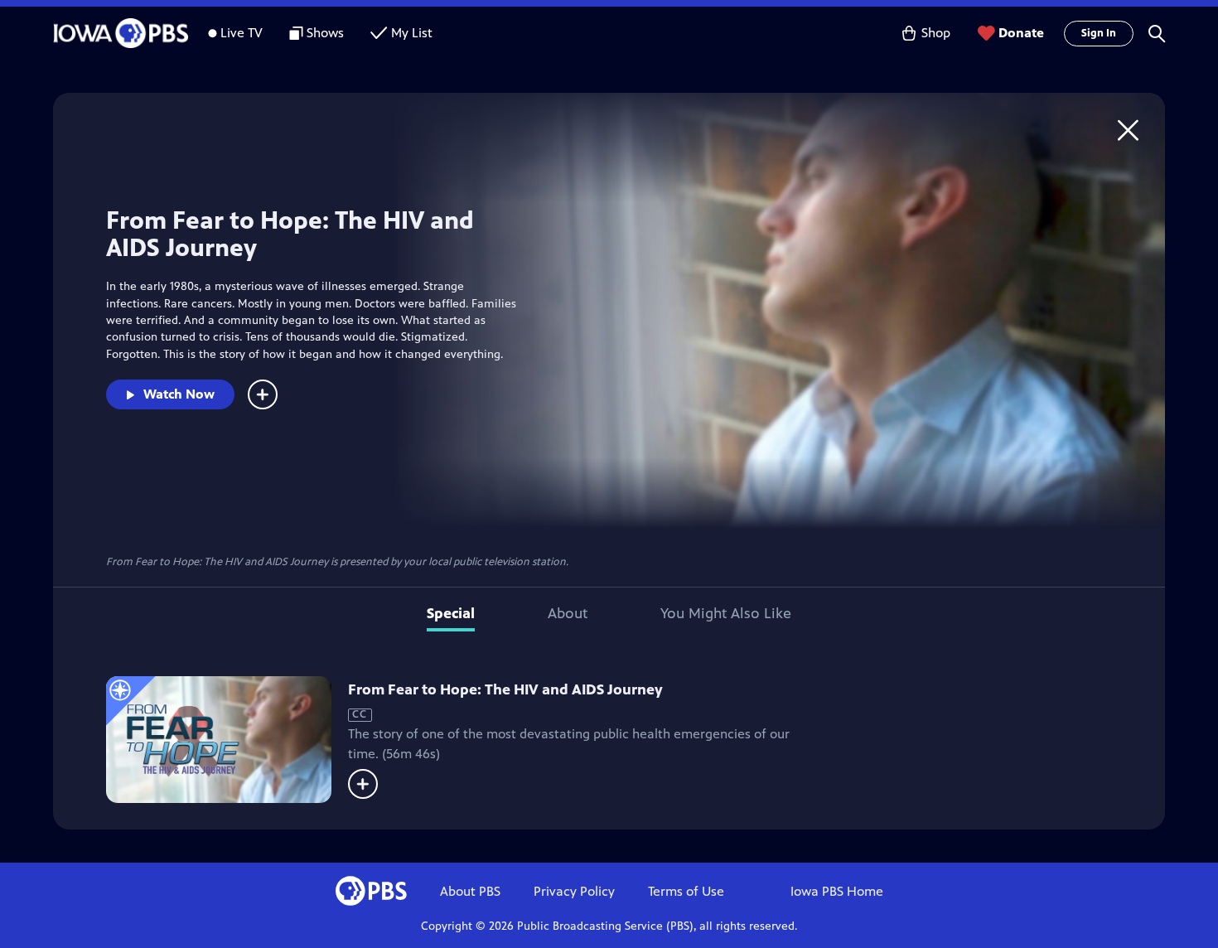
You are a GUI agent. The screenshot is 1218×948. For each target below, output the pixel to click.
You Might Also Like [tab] (725, 613)
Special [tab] (451, 613)
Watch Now (179, 394)
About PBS (470, 891)
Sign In (1098, 33)
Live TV (241, 33)
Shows (325, 33)
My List (412, 33)
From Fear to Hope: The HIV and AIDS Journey (505, 689)
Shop (935, 33)
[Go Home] (1128, 129)
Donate (1021, 33)
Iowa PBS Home (836, 891)
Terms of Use (686, 891)
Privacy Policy (574, 891)
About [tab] (567, 613)
